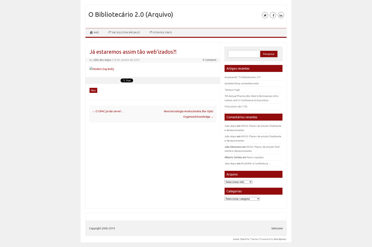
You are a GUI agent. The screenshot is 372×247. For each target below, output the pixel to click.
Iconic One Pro (241, 239)
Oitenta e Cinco (162, 32)
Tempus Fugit (232, 89)
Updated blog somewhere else (242, 83)
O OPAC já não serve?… (108, 111)
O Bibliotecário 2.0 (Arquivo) (130, 14)
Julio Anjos (231, 125)
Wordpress (280, 239)
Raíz (96, 32)
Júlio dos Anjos (102, 59)
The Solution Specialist (125, 32)
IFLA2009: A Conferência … (256, 163)
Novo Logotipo (255, 157)
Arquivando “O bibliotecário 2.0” (243, 77)
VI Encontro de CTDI (236, 106)
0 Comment (209, 59)
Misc (93, 90)
